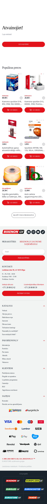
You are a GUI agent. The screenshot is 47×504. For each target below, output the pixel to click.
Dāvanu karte (6, 324)
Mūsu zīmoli (6, 359)
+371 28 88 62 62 (8, 287)
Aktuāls (4, 355)
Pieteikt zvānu (23, 293)
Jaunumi (5, 321)
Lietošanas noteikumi (9, 466)
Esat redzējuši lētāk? (9, 334)
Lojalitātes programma (9, 380)
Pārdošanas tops (7, 317)
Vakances (5, 362)
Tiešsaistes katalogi (8, 328)
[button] (18, 73)
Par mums (5, 352)
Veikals (4, 311)
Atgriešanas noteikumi (9, 390)
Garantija (5, 383)
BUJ (3, 387)
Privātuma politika (25, 466)
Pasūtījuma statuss (8, 373)
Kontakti (5, 401)
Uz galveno (24, 44)
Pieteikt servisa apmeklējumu (12, 404)
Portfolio (5, 349)
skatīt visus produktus (23, 215)
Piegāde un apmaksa (9, 376)
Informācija (6, 345)
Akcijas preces (7, 314)
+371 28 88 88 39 (30, 287)
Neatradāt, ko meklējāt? (10, 331)
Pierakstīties (23, 258)
